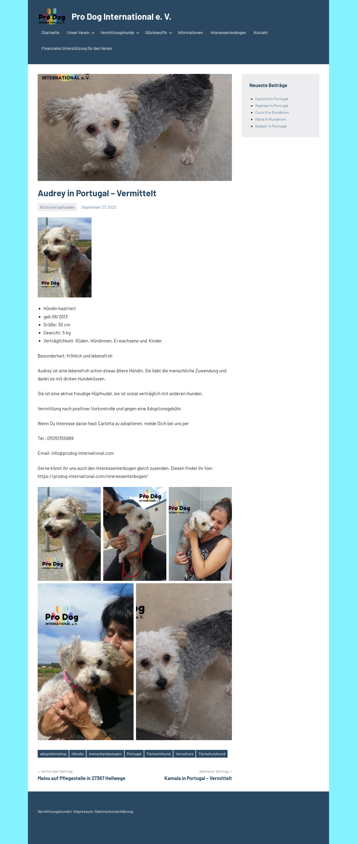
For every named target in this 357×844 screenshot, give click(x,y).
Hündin (78, 753)
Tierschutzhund (211, 753)
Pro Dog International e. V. (121, 16)
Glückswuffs (156, 32)
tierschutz (184, 753)
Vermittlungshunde (117, 32)
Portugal (134, 753)
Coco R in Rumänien (272, 112)
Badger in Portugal (271, 126)
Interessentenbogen (228, 32)
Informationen (190, 32)
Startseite (50, 32)
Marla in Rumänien (270, 119)
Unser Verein (78, 32)
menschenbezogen (105, 753)
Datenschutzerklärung (114, 811)
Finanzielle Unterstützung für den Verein (77, 48)
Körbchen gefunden (57, 207)
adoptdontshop (53, 753)
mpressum (84, 811)
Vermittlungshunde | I (56, 811)
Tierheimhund (158, 753)
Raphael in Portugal (271, 105)
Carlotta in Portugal (271, 98)
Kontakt (261, 32)
